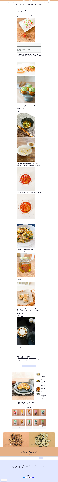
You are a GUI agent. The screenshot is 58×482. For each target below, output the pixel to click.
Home (17, 4)
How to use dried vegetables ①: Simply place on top (23, 44)
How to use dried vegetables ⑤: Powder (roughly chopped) (23, 49)
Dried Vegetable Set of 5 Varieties (22, 354)
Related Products (19, 50)
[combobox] (11, 2)
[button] (39, 2)
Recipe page (19, 347)
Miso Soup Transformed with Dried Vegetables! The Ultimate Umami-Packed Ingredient (29, 359)
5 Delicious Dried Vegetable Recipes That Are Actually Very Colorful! (26, 348)
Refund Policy (41, 467)
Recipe (24, 4)
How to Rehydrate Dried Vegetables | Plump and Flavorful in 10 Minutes (27, 358)
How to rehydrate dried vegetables (30, 4)
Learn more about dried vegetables (21, 51)
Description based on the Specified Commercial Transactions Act (42, 466)
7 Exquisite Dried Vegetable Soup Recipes (23, 360)
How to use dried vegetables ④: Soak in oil (22, 48)
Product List (20, 4)
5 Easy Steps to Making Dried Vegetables (23, 357)
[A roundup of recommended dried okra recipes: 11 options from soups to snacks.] (38, 389)
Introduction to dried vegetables (22, 6)
